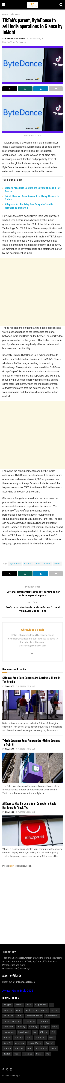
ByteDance (15, 563)
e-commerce (52, 1015)
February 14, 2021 (38, 38)
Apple (19, 1010)
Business (8, 1015)
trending (28, 1054)
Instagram (9, 1032)
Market (7, 1037)
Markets (19, 1037)
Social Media (34, 1043)
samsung (19, 1043)
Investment (23, 1032)
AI (51, 1004)
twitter (39, 1054)
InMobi (47, 563)
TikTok (57, 563)
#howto (19, 1004)
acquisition (40, 1004)
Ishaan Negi (10, 686)
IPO (53, 1032)
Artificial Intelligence (36, 1010)
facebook (8, 1026)
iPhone (43, 1032)
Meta (29, 1037)
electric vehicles (12, 1021)
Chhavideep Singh (15, 38)
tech (29, 1048)
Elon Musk (30, 1021)
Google (44, 1026)
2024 (29, 1004)
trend (17, 1054)
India (37, 563)
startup (7, 1048)
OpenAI (7, 1043)
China (20, 1015)
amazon (8, 1010)
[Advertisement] (32, 292)
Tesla (53, 1048)
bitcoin (54, 1010)
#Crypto (7, 1004)
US (47, 1054)
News (52, 1037)
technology (41, 1048)
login (11, 866)
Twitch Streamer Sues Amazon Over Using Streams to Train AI (32, 197)
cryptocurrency (34, 1015)
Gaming (33, 1026)
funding (21, 1026)
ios (34, 1032)
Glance (27, 563)
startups (19, 1048)
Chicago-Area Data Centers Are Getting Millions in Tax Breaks (32, 189)
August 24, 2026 (24, 686)
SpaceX (49, 1043)
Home (5, 14)
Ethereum (43, 1021)
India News (15, 14)
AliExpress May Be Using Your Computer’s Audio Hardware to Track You (29, 205)
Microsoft (40, 1037)
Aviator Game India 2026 (17, 991)
